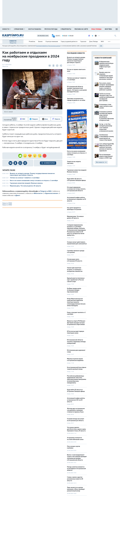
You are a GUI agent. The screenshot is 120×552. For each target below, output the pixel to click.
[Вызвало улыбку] (25, 156)
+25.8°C (57, 36)
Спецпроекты (66, 29)
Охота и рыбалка (34, 29)
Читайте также (8, 170)
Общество (13, 43)
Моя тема (108, 29)
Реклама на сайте (81, 29)
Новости (6, 29)
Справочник (19, 29)
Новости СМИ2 (7, 203)
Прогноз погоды (50, 29)
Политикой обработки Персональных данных (48, 46)
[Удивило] (35, 156)
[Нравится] (20, 156)
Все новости (100, 162)
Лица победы (96, 29)
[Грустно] (40, 156)
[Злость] (44, 156)
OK (101, 46)
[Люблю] (30, 156)
